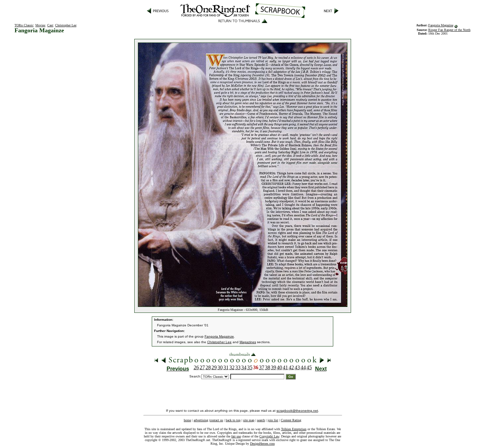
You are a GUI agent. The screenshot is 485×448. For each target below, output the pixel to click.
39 (273, 367)
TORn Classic (24, 25)
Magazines (248, 342)
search (261, 420)
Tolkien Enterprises (294, 429)
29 (214, 367)
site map (248, 420)
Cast (50, 25)
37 (261, 367)
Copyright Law (269, 436)
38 (267, 367)
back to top (233, 420)
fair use (236, 436)
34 (243, 367)
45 (309, 367)
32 (232, 367)
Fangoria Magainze (219, 336)
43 (297, 367)
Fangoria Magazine (440, 25)
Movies (40, 25)
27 (202, 367)
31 (226, 367)
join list (273, 420)
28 (208, 367)
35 (249, 367)
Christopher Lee (65, 25)
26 (196, 367)
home (187, 420)
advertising (201, 420)
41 (285, 367)
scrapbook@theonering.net (297, 410)
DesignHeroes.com (262, 443)
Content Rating (291, 420)
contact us (216, 420)
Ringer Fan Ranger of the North (449, 30)
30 (220, 367)
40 (279, 367)
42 (291, 367)
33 (238, 367)
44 (303, 367)
